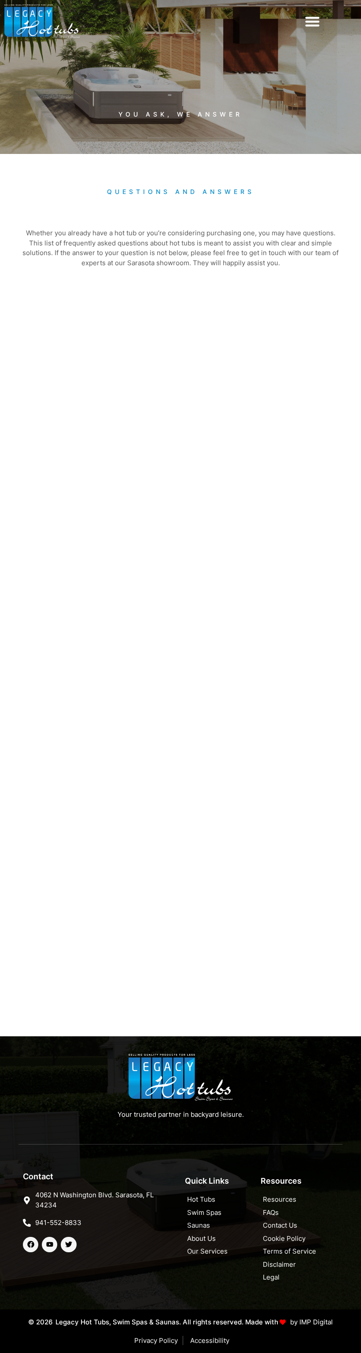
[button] (312, 21)
